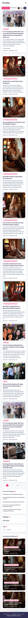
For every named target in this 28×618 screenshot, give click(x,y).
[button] (7, 48)
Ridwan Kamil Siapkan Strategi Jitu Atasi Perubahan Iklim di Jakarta (13, 386)
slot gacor (6, 520)
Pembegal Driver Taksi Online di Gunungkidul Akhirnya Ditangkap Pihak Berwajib (13, 465)
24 (17, 485)
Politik (5, 381)
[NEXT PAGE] (21, 485)
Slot (4, 529)
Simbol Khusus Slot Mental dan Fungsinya (13, 494)
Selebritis (6, 342)
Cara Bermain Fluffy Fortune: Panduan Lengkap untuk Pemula (12, 510)
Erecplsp (6, 3)
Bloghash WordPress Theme (14, 615)
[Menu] (25, 2)
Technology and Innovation (10, 78)
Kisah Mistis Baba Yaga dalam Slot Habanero (13, 502)
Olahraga (6, 29)
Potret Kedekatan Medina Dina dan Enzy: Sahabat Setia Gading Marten (13, 347)
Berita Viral (6, 461)
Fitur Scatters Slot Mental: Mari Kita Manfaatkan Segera (11, 505)
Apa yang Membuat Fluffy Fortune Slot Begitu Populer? (14, 123)
